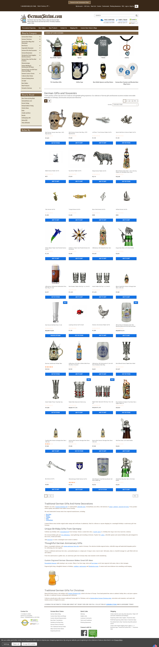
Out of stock (55, 143)
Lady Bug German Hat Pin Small (76, 325)
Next (135, 101)
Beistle (23, 115)
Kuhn (47, 518)
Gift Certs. (87, 6)
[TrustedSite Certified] (133, 20)
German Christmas (27, 39)
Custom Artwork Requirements (58, 618)
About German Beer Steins (57, 628)
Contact (99, 6)
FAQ (123, 6)
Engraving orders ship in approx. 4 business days (122, 617)
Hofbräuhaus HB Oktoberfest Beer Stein (101, 248)
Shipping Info (73, 28)
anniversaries (82, 566)
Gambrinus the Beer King (57, 622)
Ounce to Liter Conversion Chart (79, 2)
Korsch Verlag (25, 103)
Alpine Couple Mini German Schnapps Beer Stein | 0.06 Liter (126, 287)
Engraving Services (55, 631)
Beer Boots (25, 45)
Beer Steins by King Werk (28, 98)
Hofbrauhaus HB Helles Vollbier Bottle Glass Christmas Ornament (79, 364)
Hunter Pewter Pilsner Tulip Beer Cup (54, 402)
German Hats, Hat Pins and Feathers (29, 60)
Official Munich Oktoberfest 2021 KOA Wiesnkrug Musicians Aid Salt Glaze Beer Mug (126, 325)
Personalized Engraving (28, 28)
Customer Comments (86, 618)
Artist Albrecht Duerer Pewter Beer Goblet (125, 363)
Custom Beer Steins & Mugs (89, 28)
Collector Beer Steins (27, 76)
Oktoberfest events (93, 566)
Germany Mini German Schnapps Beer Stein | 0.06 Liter (79, 441)
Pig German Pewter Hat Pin (75, 170)
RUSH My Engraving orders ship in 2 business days (123, 620)
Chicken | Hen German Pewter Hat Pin (101, 325)
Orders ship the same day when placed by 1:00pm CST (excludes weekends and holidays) (124, 614)
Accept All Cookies (29, 644)
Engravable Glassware (27, 48)
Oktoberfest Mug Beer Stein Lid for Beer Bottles (125, 479)
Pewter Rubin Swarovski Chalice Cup (77, 402)
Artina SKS (24, 120)
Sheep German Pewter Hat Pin (99, 171)
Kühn (23, 110)
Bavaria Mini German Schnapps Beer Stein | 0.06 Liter (102, 441)
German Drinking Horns (28, 78)
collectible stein (81, 506)
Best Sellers (42, 28)
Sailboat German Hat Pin (121, 209)
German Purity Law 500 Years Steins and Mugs (29, 70)
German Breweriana (27, 53)
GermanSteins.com (27, 101)
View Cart (93, 6)
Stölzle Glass (25, 108)
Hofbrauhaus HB (26, 118)
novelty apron (97, 531)
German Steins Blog (56, 614)
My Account (79, 6)
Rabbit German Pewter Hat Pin (52, 170)
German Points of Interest (57, 624)
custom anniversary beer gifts (71, 546)
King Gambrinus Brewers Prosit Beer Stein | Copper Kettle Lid (126, 402)
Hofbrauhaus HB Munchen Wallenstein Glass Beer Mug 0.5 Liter (55, 287)
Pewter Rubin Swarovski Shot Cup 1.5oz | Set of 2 (102, 402)
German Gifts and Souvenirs (29, 50)
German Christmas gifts (74, 593)
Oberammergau (26, 63)
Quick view (56, 129)
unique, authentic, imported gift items (119, 506)
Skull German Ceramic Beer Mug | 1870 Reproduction (78, 133)
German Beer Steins (27, 37)
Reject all (16, 644)
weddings (76, 566)
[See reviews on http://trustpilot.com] (92, 633)
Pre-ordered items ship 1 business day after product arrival (123, 622)
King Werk (48, 514)
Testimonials (105, 6)
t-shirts (102, 535)
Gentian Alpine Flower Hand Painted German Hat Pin (55, 248)
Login (126, 6)
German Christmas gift (61, 506)
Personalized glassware (50, 563)
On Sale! (24, 81)
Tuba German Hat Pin (50, 209)
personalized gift (64, 531)
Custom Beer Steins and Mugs (58, 616)
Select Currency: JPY (43, 6)
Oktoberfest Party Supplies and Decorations (29, 56)
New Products (53, 28)
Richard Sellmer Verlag (27, 106)
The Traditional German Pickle (58, 626)
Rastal (47, 516)
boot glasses (94, 563)
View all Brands (26, 123)
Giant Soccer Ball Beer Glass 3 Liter (53, 325)
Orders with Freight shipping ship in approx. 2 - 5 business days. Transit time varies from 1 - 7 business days (124, 627)
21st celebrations (65, 535)
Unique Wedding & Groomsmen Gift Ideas (28, 66)
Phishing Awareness (115, 6)
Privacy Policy (118, 640)
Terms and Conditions (86, 620)
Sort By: (110, 104)
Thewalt (48, 517)
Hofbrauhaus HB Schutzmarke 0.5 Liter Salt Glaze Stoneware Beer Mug (102, 364)
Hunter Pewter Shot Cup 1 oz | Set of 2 (101, 286)
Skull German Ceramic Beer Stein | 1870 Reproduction (54, 133)
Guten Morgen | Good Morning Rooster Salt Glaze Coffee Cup (102, 479)
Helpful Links (84, 616)
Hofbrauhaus (49, 520)
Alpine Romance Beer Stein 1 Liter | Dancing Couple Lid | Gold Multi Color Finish (126, 171)
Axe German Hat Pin (49, 479)
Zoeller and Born (26, 113)
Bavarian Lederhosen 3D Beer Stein (53, 363)
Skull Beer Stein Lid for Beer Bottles (124, 440)
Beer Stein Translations (56, 620)
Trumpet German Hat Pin (74, 209)
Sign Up (132, 6)
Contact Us (63, 28)
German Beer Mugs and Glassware (28, 42)
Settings (6, 644)
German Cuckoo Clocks (28, 73)
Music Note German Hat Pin (98, 209)
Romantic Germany (27, 88)
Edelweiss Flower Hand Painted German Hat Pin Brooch (79, 248)
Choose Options (55, 335)
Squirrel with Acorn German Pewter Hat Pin (126, 132)
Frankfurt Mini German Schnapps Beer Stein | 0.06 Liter (55, 441)
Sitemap (83, 614)
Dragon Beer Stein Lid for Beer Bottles (125, 248)
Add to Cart (79, 143)
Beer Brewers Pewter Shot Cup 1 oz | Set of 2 (79, 286)
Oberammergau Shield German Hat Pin (78, 479)
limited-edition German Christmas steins (100, 598)
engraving (49, 539)
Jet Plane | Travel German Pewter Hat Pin (102, 132)
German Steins (111, 604)
